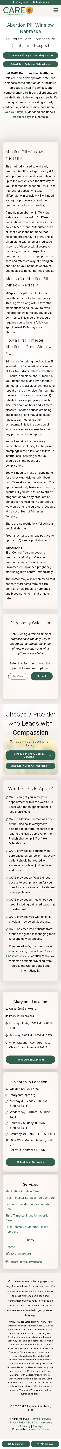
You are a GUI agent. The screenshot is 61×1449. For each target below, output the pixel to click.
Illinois (13, 1356)
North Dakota (26, 1375)
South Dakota (25, 1382)
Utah (11, 1386)
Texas (49, 1382)
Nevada (32, 1367)
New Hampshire (45, 1367)
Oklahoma (45, 1375)
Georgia (32, 1352)
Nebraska (22, 1367)
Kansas (36, 1356)
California (23, 1348)
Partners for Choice (38, 1429)
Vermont (19, 1386)
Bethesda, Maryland (43, 1340)
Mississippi (36, 1363)
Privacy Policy (17, 1422)
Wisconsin (24, 1390)
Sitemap (37, 1426)
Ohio (36, 1375)
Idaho (48, 1352)
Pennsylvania (24, 1378)
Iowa (28, 1356)
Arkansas (12, 1348)
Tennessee (39, 1382)
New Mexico (28, 1371)
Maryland (31, 1359)
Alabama (29, 1344)
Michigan (13, 1363)
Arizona (47, 1344)
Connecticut (46, 1348)
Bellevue (24, 956)
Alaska (38, 1344)
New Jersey (15, 1371)
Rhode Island (38, 1378)
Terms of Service (41, 1418)
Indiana (21, 1356)
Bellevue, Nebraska (17, 1340)
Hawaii (41, 1352)
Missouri (47, 1363)
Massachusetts (45, 1359)
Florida (23, 1352)
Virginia (28, 1386)
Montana (11, 1367)
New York (41, 1371)
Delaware (14, 1352)
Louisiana (13, 1359)
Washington (40, 1386)
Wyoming (35, 1390)
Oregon (12, 1378)
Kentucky (45, 1356)
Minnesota (24, 1363)
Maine (22, 1359)
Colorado (34, 1348)
